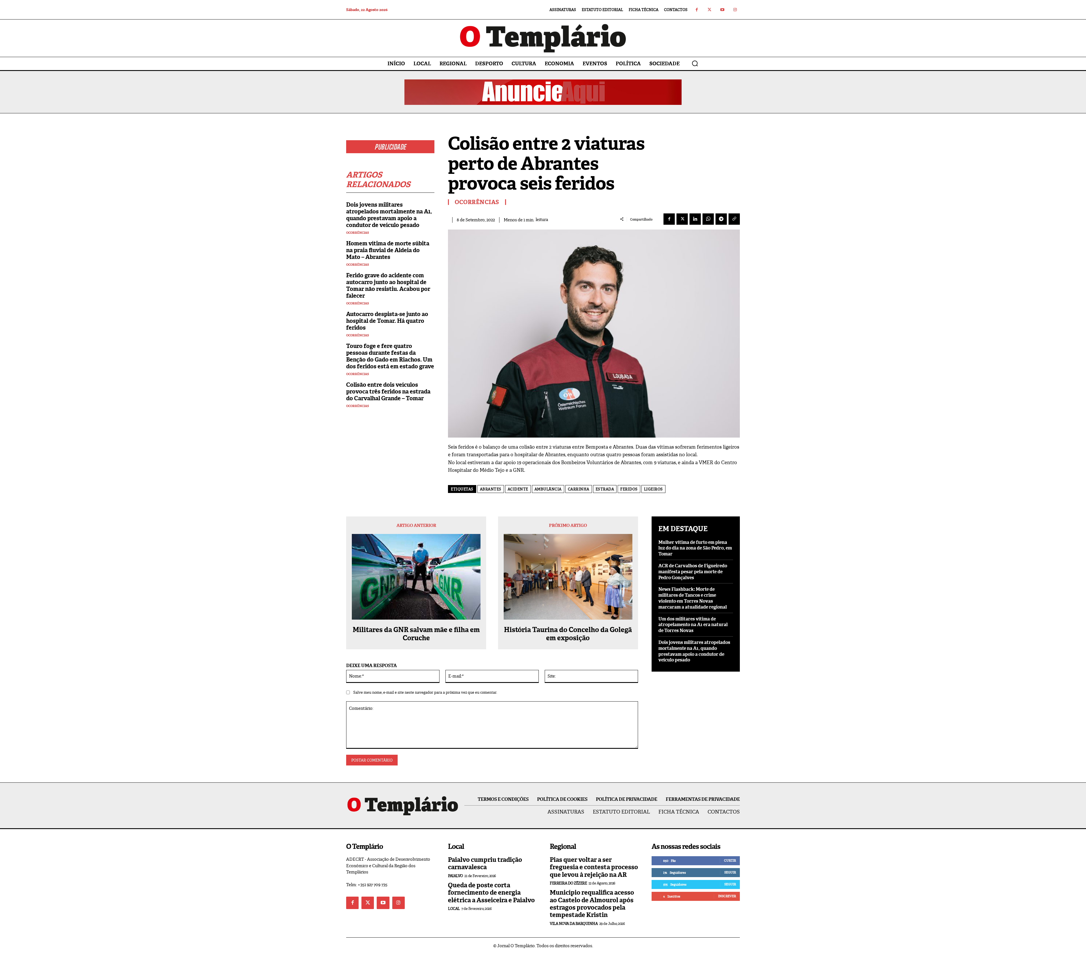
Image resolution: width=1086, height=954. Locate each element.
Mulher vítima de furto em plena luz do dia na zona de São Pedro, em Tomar (695, 548)
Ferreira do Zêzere (568, 883)
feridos (629, 489)
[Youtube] (722, 10)
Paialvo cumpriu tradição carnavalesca (485, 863)
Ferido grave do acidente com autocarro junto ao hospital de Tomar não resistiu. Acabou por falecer (388, 285)
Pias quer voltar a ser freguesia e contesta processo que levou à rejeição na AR (594, 867)
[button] (695, 63)
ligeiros (653, 489)
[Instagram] (735, 10)
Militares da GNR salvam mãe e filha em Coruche (416, 634)
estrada (605, 489)
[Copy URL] (734, 219)
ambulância (548, 489)
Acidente (518, 489)
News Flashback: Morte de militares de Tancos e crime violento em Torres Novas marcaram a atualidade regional (692, 598)
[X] (682, 219)
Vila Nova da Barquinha (574, 923)
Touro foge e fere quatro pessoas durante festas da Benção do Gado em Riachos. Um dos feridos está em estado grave (390, 356)
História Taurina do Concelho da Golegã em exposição (568, 634)
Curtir (730, 860)
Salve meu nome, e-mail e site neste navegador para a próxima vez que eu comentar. (425, 692)
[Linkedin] (695, 219)
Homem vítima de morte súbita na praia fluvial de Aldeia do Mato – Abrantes (387, 250)
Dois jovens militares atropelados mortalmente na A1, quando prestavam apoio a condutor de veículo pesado (389, 215)
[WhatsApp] (708, 219)
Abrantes (490, 489)
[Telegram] (721, 219)
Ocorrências (357, 232)
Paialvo (455, 875)
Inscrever (727, 896)
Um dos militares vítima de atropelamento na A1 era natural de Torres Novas (693, 625)
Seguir (730, 872)
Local (454, 908)
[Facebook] (697, 10)
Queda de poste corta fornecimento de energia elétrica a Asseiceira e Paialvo (491, 892)
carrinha (578, 489)
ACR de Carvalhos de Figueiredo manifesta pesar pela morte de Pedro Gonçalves (692, 572)
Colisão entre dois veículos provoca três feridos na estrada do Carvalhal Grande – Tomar (388, 391)
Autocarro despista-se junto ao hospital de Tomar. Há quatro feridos (387, 320)
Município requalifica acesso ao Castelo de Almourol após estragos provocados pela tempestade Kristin (592, 903)
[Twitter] (709, 10)
